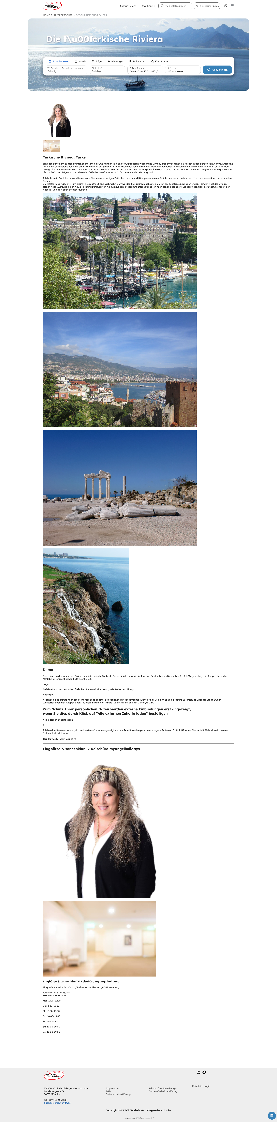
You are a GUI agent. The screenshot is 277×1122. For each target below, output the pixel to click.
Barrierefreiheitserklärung (163, 1091)
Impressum (112, 1088)
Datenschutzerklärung (55, 733)
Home (46, 15)
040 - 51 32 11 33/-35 (56, 992)
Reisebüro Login (201, 1086)
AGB (108, 1091)
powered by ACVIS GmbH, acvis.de (138, 1118)
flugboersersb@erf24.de (57, 1102)
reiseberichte (63, 15)
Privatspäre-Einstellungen (163, 1088)
